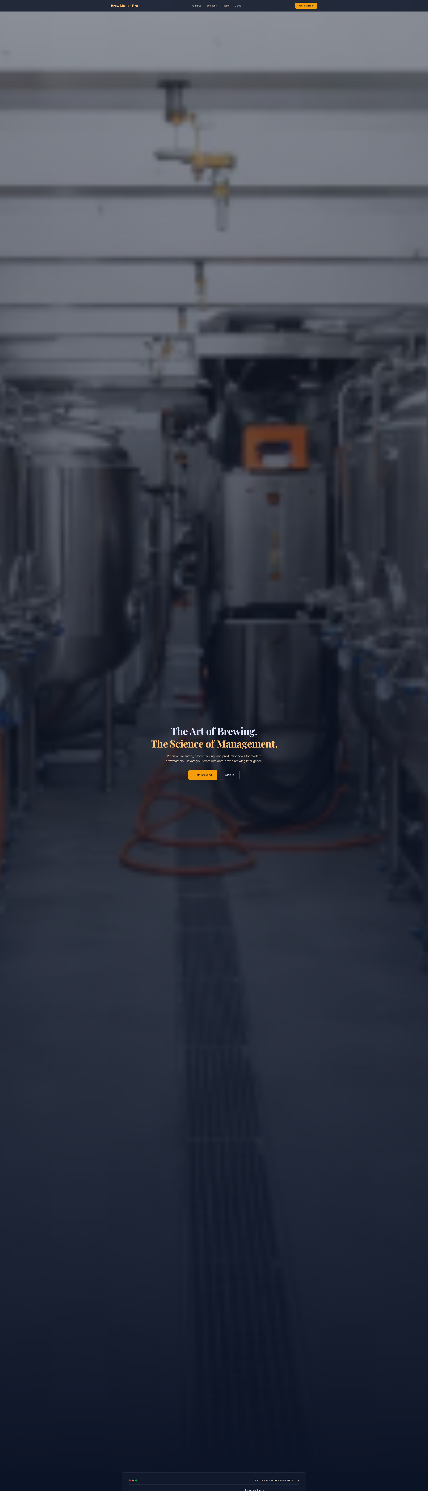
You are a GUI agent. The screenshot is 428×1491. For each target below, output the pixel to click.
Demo (238, 5)
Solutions (212, 5)
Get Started (306, 5)
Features (196, 5)
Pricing (226, 5)
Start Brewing (203, 775)
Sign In (229, 775)
